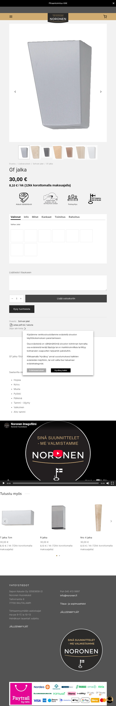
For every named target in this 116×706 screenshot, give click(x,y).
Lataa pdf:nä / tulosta (23, 325)
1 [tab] (56, 555)
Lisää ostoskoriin (66, 298)
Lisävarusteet (24, 164)
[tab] (16, 217)
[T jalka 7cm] (18, 518)
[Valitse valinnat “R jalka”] (71, 506)
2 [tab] (59, 555)
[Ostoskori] (105, 16)
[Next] (111, 521)
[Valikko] (11, 16)
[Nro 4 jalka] (98, 518)
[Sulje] (113, 3)
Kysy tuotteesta (21, 309)
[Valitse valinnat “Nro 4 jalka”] (111, 506)
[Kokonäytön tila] (112, 483)
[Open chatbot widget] (109, 699)
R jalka (43, 537)
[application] (58, 453)
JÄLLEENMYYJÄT (18, 626)
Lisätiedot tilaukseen (20, 272)
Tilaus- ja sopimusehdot (73, 603)
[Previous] (5, 521)
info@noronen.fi (68, 595)
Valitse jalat (15, 224)
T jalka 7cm (6, 537)
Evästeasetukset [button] (36, 370)
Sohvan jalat (38, 164)
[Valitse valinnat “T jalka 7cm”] (31, 506)
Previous (15, 92)
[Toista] (3, 483)
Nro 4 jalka (86, 537)
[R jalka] (58, 518)
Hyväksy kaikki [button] (60, 370)
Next (101, 92)
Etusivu (12, 164)
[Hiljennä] (107, 483)
